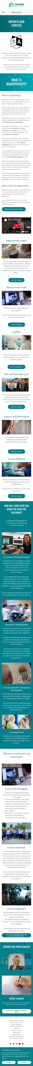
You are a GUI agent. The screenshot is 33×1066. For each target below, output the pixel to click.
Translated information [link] (16, 1036)
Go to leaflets (16, 367)
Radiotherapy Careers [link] (16, 1020)
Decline (8, 1062)
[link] (16, 5)
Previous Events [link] (16, 1030)
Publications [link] (16, 1034)
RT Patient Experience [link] (16, 1038)
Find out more (16, 324)
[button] (3, 12)
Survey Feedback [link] (16, 1024)
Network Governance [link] (16, 1026)
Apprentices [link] (16, 1032)
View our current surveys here (16, 1011)
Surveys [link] (16, 1028)
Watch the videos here (14, 209)
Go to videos (16, 280)
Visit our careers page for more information (16, 935)
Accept (24, 1062)
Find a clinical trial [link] (16, 1022)
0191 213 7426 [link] (16, 12)
